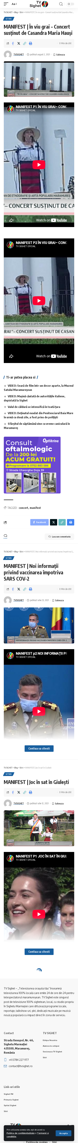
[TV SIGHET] (38, 4)
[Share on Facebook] (13, 43)
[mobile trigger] (7, 4)
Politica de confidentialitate (21, 1133)
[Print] (30, 43)
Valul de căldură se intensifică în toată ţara (34, 406)
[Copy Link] (24, 43)
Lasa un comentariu (61, 536)
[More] (36, 1008)
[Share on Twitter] (18, 43)
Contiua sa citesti (39, 748)
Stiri (9, 19)
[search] (61, 4)
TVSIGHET (18, 54)
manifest (35, 507)
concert (23, 507)
